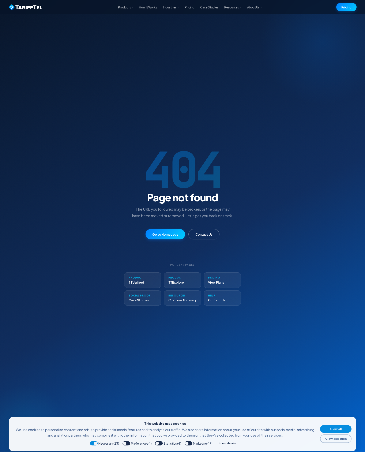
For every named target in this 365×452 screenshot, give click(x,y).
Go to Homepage (165, 234)
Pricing (189, 7)
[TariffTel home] (26, 7)
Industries (170, 7)
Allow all (336, 429)
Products (124, 7)
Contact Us (203, 234)
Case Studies (209, 7)
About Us (253, 7)
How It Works (148, 7)
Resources (231, 7)
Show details (227, 443)
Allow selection (336, 438)
